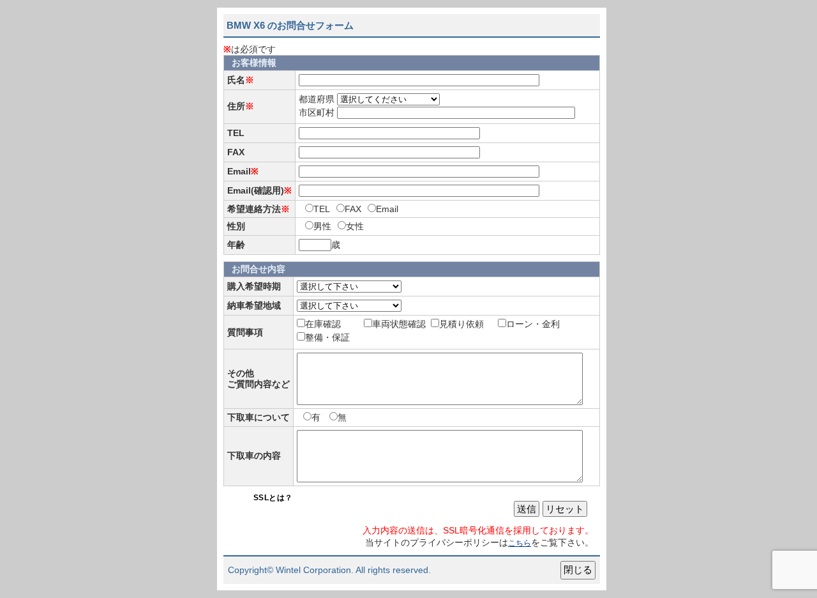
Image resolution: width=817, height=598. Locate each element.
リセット (565, 508)
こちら (519, 543)
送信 (526, 508)
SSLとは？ (273, 497)
